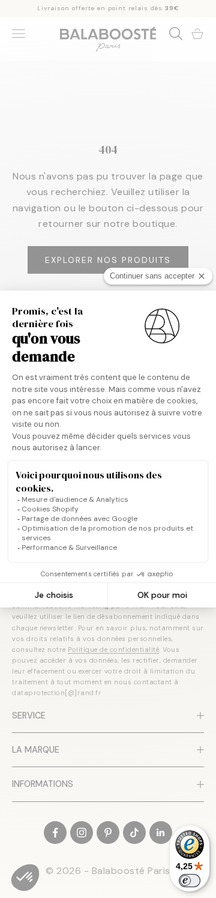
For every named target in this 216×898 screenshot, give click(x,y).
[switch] (189, 880)
